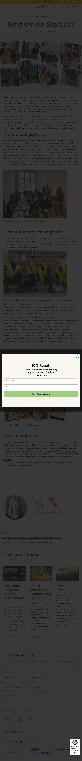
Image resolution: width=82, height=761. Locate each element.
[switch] (75, 753)
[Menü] (78, 740)
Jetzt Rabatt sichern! (41, 394)
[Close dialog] (77, 356)
